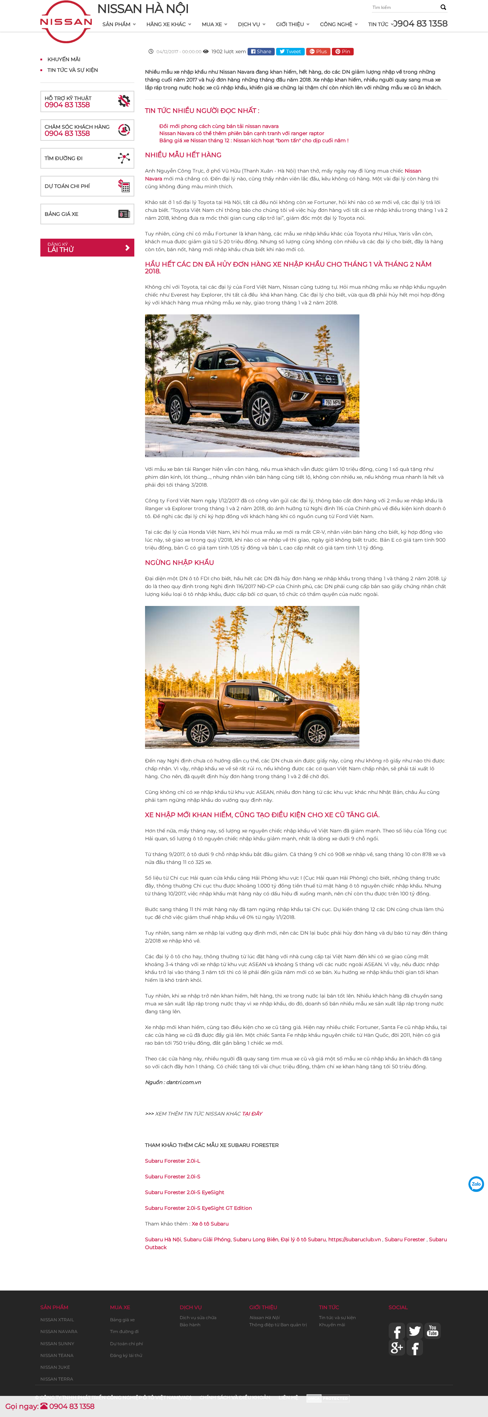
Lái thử (61, 248)
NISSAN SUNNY (57, 1343)
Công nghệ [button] (336, 24)
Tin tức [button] (378, 24)
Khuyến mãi (332, 1324)
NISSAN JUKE (55, 1367)
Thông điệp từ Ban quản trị (278, 1324)
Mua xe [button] (212, 24)
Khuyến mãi (64, 59)
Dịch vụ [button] (249, 24)
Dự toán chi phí (67, 186)
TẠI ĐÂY (252, 1113)
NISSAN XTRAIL (57, 1319)
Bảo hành (190, 1324)
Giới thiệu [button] (290, 24)
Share (263, 51)
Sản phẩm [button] (116, 24)
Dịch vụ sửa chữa (198, 1317)
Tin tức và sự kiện (337, 1317)
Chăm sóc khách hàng (77, 131)
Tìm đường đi (64, 158)
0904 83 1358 (420, 23)
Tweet (293, 51)
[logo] (66, 9)
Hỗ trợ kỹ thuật (68, 102)
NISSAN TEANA (57, 1355)
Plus (321, 51)
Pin (345, 51)
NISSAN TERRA (56, 1379)
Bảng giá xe (61, 214)
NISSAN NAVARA (59, 1331)
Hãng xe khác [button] (166, 24)
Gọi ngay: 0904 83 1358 (50, 1406)
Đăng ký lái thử (126, 1355)
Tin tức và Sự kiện (73, 70)
